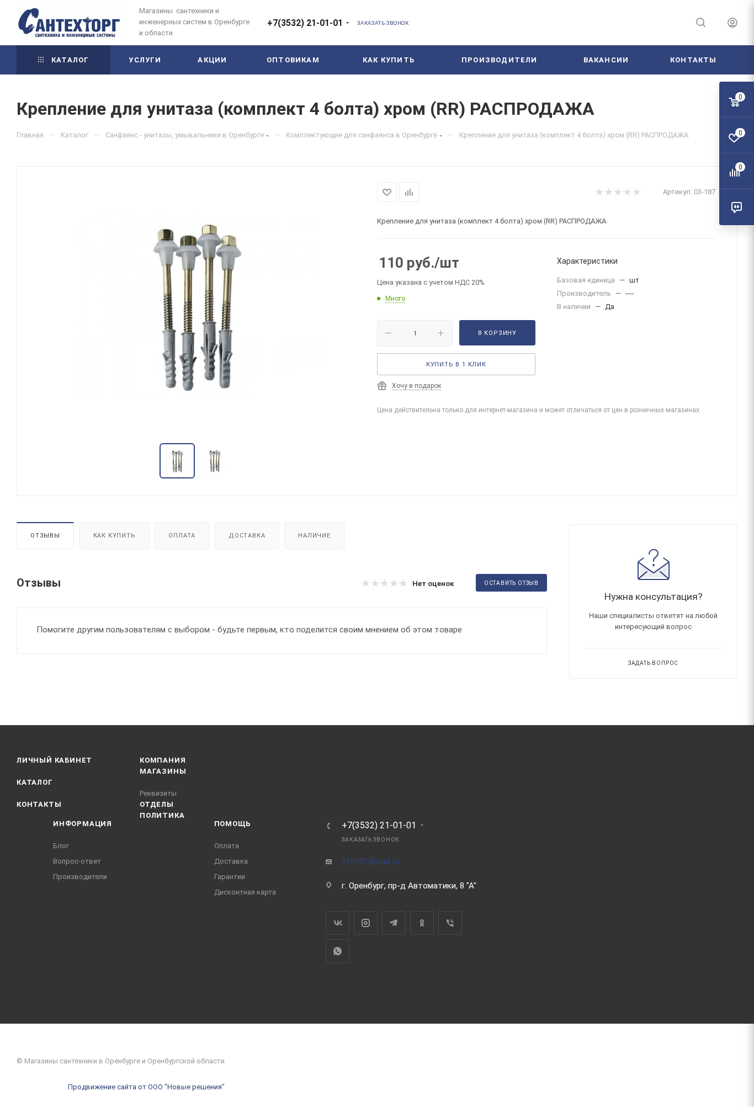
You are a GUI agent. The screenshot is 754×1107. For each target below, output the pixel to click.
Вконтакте (337, 923)
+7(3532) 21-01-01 (305, 23)
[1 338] (197, 306)
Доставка (247, 535)
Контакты (39, 804)
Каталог (35, 782)
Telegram (394, 923)
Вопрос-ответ (77, 861)
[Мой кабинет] (732, 24)
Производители (80, 876)
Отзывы (45, 535)
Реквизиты (158, 793)
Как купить (114, 535)
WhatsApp (337, 951)
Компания (162, 760)
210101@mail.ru (371, 861)
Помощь (232, 823)
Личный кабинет (54, 760)
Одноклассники (422, 923)
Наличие (314, 535)
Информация (82, 823)
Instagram (366, 923)
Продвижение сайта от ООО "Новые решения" (146, 1087)
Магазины (163, 771)
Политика (162, 815)
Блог (61, 846)
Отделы (157, 804)
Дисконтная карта (245, 892)
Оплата (181, 535)
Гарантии (229, 876)
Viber (450, 923)
